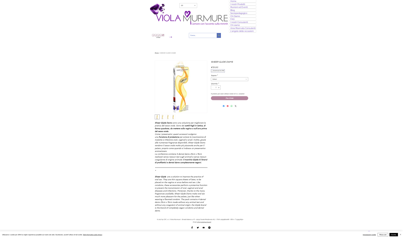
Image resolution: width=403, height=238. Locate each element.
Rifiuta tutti (382, 235)
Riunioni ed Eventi (239, 7)
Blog (232, 10)
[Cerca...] (219, 35)
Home (233, 1)
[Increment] (219, 87)
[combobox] (229, 78)
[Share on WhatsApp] (231, 105)
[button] (170, 37)
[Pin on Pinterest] (227, 105)
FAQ (232, 19)
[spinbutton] (216, 87)
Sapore (214, 75)
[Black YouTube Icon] (203, 227)
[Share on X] (235, 105)
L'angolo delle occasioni (242, 31)
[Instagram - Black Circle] (209, 227)
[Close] (400, 234)
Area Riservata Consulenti (243, 28)
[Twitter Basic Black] (198, 227)
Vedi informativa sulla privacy (92, 235)
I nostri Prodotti (237, 4)
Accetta (393, 235)
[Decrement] (212, 87)
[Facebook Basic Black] (192, 227)
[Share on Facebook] (223, 105)
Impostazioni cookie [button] (369, 235)
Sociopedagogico (238, 13)
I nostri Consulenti (239, 22)
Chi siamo (235, 25)
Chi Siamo (235, 16)
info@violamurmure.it (204, 221)
